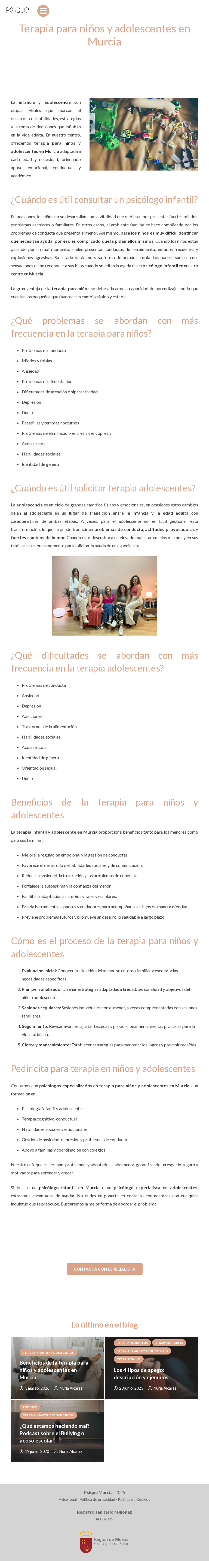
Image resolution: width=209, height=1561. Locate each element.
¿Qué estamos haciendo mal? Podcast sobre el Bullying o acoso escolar (55, 1433)
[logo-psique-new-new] (17, 10)
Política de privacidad (97, 1499)
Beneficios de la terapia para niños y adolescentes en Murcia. (54, 1369)
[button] (43, 11)
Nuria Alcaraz (71, 1388)
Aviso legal (68, 1499)
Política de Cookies (134, 1499)
